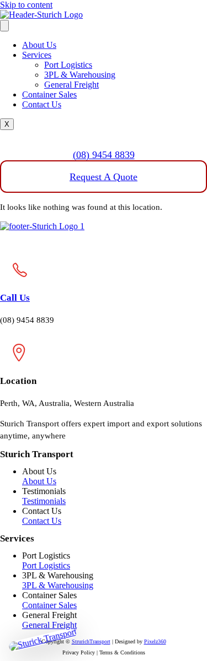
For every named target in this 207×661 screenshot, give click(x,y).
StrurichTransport (91, 641)
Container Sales (49, 94)
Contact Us (41, 104)
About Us (39, 45)
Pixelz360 (155, 641)
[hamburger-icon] (4, 25)
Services (36, 54)
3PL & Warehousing (79, 74)
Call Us (15, 297)
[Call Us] (19, 285)
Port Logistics (68, 64)
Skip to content (26, 4)
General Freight (71, 84)
